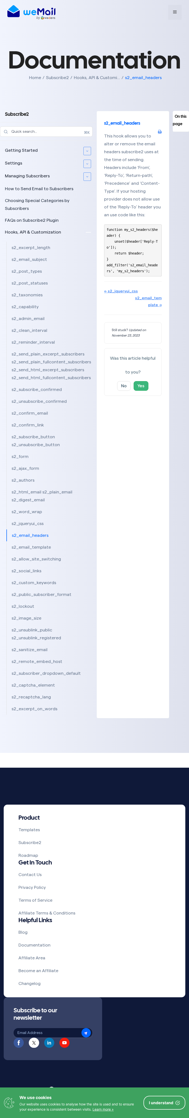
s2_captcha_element (33, 685)
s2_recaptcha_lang (31, 697)
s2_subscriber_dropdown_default (46, 673)
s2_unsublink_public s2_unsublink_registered (36, 634)
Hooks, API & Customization (33, 232)
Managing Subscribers (27, 176)
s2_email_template (31, 547)
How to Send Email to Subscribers (39, 188)
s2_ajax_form (25, 468)
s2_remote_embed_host (37, 661)
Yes (141, 386)
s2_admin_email (28, 318)
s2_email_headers (30, 535)
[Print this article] (160, 132)
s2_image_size (26, 618)
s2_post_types (27, 271)
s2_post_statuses (30, 283)
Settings (13, 163)
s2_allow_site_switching (36, 559)
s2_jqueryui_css (28, 523)
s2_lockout (23, 606)
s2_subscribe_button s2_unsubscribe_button (36, 441)
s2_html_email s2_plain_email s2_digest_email (42, 496)
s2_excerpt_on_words (34, 709)
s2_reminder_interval (33, 342)
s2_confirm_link (28, 425)
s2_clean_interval (29, 330)
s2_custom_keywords (34, 582)
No (124, 386)
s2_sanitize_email (29, 649)
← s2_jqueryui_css (121, 291)
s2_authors (23, 480)
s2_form (20, 456)
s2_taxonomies (27, 295)
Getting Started (21, 150)
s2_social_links (26, 571)
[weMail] (31, 12)
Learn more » (103, 1109)
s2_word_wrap (27, 511)
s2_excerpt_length (31, 247)
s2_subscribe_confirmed (37, 389)
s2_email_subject (29, 259)
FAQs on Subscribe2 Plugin (32, 220)
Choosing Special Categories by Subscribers (37, 204)
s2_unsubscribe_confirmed (39, 401)
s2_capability (25, 307)
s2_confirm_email (30, 413)
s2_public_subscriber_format (41, 594)
